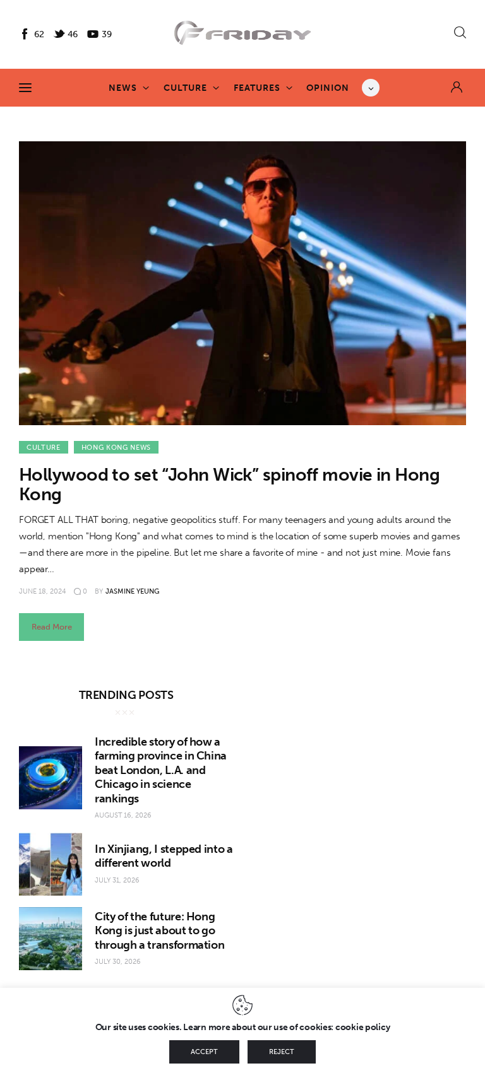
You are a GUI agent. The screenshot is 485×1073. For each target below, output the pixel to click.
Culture (44, 447)
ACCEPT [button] (204, 1052)
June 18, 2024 (42, 591)
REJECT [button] (281, 1052)
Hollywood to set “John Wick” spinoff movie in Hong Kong (229, 484)
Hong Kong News (116, 447)
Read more (52, 626)
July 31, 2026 (117, 880)
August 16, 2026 (123, 815)
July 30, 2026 (118, 962)
